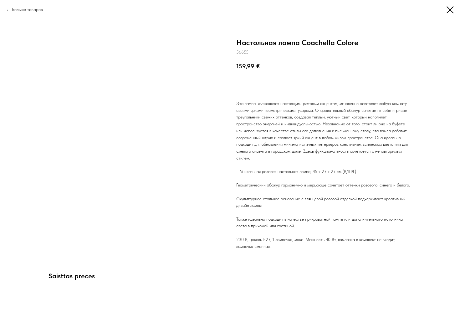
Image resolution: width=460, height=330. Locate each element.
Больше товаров (27, 9)
